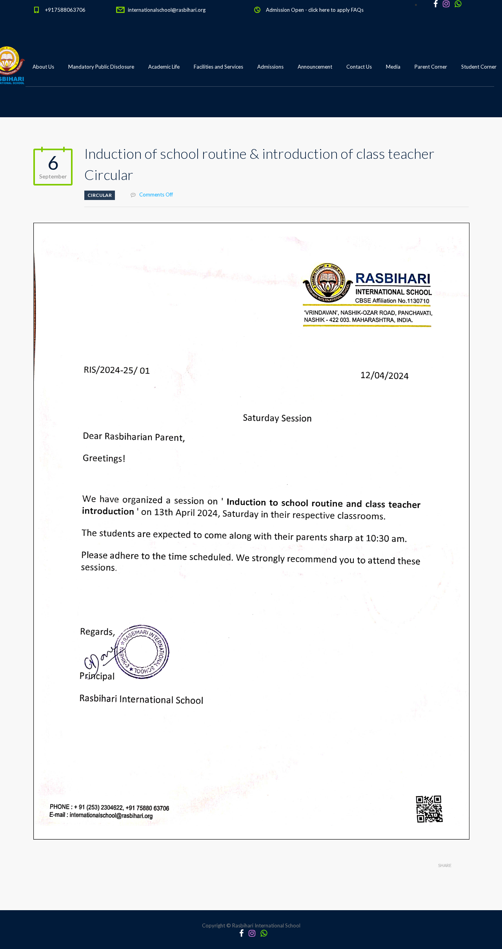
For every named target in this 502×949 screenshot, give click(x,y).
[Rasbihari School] (43, 106)
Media (393, 67)
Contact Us (359, 67)
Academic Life (164, 67)
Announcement (315, 67)
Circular (99, 195)
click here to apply (329, 10)
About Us (43, 67)
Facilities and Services (218, 67)
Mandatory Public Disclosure (101, 67)
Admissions (270, 67)
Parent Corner (431, 67)
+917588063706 (65, 10)
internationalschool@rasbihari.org (167, 10)
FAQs (357, 10)
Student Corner (479, 67)
